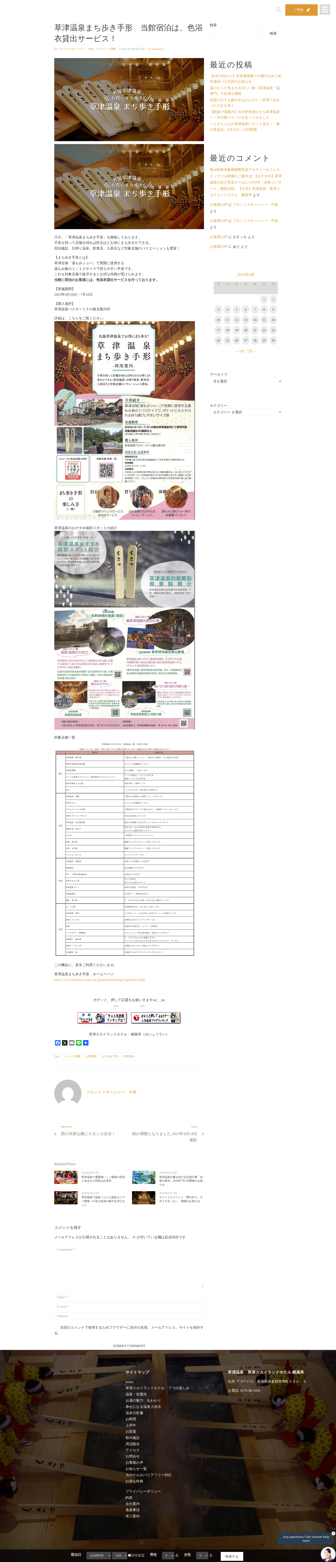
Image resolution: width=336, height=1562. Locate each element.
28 (254, 340)
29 (264, 340)
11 (227, 320)
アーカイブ (218, 374)
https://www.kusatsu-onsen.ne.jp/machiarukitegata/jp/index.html (99, 980)
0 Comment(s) (156, 49)
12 (236, 320)
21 (254, 330)
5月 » (251, 351)
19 (236, 330)
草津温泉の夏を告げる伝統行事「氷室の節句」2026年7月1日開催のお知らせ (181, 1181)
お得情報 (91, 1056)
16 (273, 320)
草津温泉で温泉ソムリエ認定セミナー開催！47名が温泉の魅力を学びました (103, 1201)
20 (245, 330)
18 (227, 330)
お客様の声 (218, 205)
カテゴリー (218, 406)
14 (254, 320)
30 (273, 340)
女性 (187, 1555)
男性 (153, 1555)
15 (264, 320)
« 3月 (240, 351)
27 (245, 340)
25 (227, 340)
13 (245, 320)
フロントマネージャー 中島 (76, 49)
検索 (213, 25)
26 (236, 340)
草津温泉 (128, 1056)
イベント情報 (108, 49)
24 (218, 340)
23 (273, 330)
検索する (232, 1556)
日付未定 (138, 1555)
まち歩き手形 (110, 1056)
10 (218, 320)
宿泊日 (76, 1555)
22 (264, 330)
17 (218, 330)
